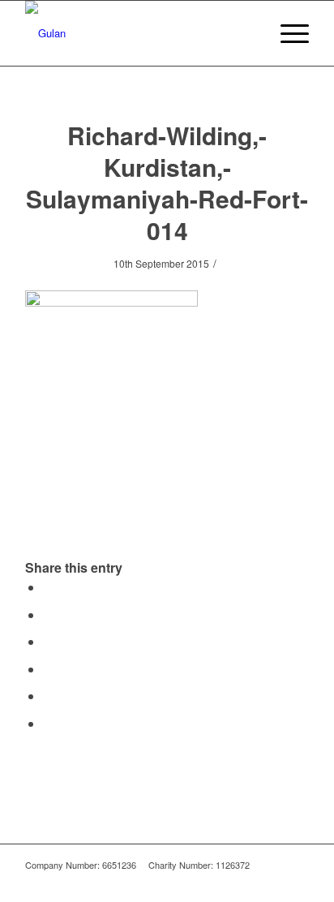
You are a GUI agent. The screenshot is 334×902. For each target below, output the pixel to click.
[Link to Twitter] (297, 882)
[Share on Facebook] (48, 586)
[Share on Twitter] (48, 614)
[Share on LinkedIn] (48, 695)
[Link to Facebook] (272, 882)
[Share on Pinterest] (48, 668)
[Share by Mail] (48, 723)
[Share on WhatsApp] (48, 641)
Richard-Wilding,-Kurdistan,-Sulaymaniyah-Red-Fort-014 (167, 182)
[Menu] (286, 33)
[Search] (248, 33)
